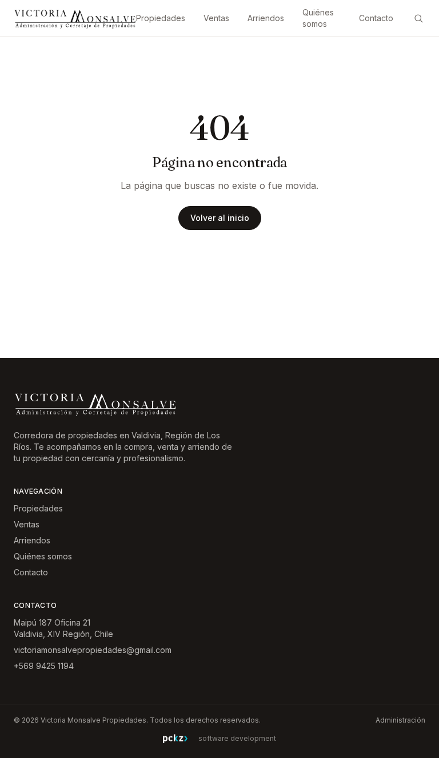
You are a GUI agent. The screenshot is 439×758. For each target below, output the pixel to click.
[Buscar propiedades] (418, 18)
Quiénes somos (318, 18)
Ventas (216, 18)
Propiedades (160, 18)
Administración (400, 720)
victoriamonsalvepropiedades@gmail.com (92, 650)
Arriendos (266, 18)
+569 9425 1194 (44, 666)
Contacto (376, 18)
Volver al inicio (219, 218)
